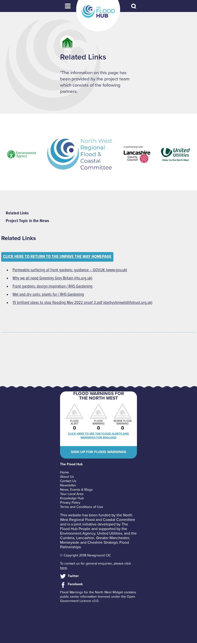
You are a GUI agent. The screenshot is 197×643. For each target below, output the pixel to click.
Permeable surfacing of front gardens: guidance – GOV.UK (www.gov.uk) (69, 270)
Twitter (73, 576)
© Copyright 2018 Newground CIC (85, 555)
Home (64, 472)
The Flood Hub (98, 11)
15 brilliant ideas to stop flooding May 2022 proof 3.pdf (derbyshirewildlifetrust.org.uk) (82, 303)
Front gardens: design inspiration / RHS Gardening (52, 286)
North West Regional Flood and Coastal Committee (97, 517)
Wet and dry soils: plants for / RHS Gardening (48, 294)
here (63, 568)
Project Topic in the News (27, 221)
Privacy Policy (70, 503)
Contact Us (68, 481)
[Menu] (68, 6)
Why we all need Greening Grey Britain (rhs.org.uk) (52, 278)
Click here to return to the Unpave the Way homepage (57, 257)
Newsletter (68, 485)
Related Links (17, 213)
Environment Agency (77, 533)
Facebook (75, 584)
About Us (67, 477)
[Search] (134, 6)
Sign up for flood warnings (98, 452)
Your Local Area (71, 494)
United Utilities (109, 533)
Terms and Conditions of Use (81, 507)
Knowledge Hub (72, 498)
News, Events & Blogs (76, 490)
